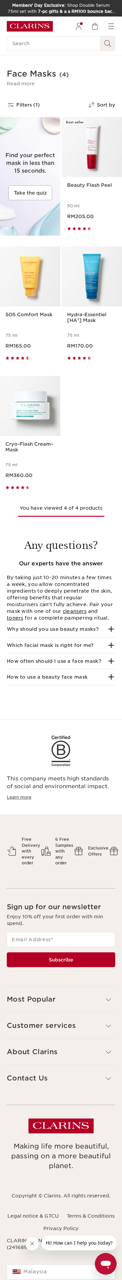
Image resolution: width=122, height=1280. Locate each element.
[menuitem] (79, 26)
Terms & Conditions (91, 1216)
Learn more (19, 797)
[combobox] (61, 1271)
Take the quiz (30, 193)
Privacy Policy (61, 1228)
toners (15, 618)
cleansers (75, 611)
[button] (21, 83)
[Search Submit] (107, 43)
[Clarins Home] (30, 26)
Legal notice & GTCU (33, 1216)
